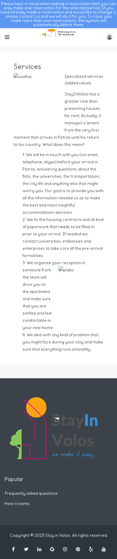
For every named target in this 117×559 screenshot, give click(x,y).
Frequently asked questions (31, 493)
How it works (17, 503)
